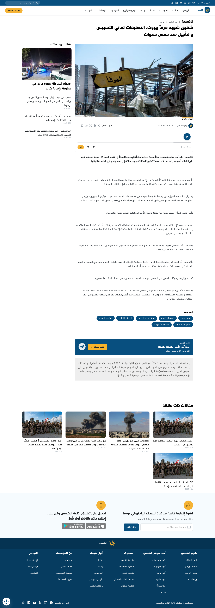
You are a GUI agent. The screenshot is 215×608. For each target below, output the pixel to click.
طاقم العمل (66, 566)
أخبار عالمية (161, 579)
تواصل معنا (33, 566)
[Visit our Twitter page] (185, 3)
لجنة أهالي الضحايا (146, 318)
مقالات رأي (161, 586)
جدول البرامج (191, 573)
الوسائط (102, 10)
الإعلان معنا (32, 560)
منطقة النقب (128, 573)
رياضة (143, 10)
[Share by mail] (87, 125)
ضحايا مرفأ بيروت (161, 324)
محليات (165, 10)
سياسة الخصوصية (64, 573)
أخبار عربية (161, 573)
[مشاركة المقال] (100, 125)
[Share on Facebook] (96, 125)
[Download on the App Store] (96, 526)
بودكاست (192, 579)
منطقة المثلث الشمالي (124, 579)
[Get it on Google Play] (73, 526)
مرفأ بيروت (185, 318)
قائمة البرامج (191, 566)
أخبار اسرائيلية (160, 566)
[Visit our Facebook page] (193, 3)
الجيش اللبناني (125, 318)
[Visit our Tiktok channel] (172, 3)
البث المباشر (12, 10)
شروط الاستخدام (64, 579)
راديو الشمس (189, 553)
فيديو (163, 592)
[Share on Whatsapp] (83, 125)
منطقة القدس (127, 560)
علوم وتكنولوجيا (130, 10)
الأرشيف (34, 573)
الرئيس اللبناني (105, 318)
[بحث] (37, 3)
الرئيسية (185, 10)
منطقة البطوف (127, 586)
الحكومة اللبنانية (183, 324)
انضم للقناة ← (97, 347)
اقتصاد (152, 10)
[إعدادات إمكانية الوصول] (6, 601)
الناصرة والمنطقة (126, 566)
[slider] (134, 142)
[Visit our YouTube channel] (181, 3)
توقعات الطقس (96, 586)
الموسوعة (114, 10)
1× (81, 147)
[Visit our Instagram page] (189, 3)
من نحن (68, 560)
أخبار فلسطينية (159, 560)
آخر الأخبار (173, 22)
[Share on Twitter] (91, 125)
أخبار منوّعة (96, 553)
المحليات (129, 553)
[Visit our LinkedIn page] (177, 3)
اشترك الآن (131, 527)
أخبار (176, 10)
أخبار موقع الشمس (154, 553)
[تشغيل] (187, 136)
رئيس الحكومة (167, 318)
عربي (162, 22)
